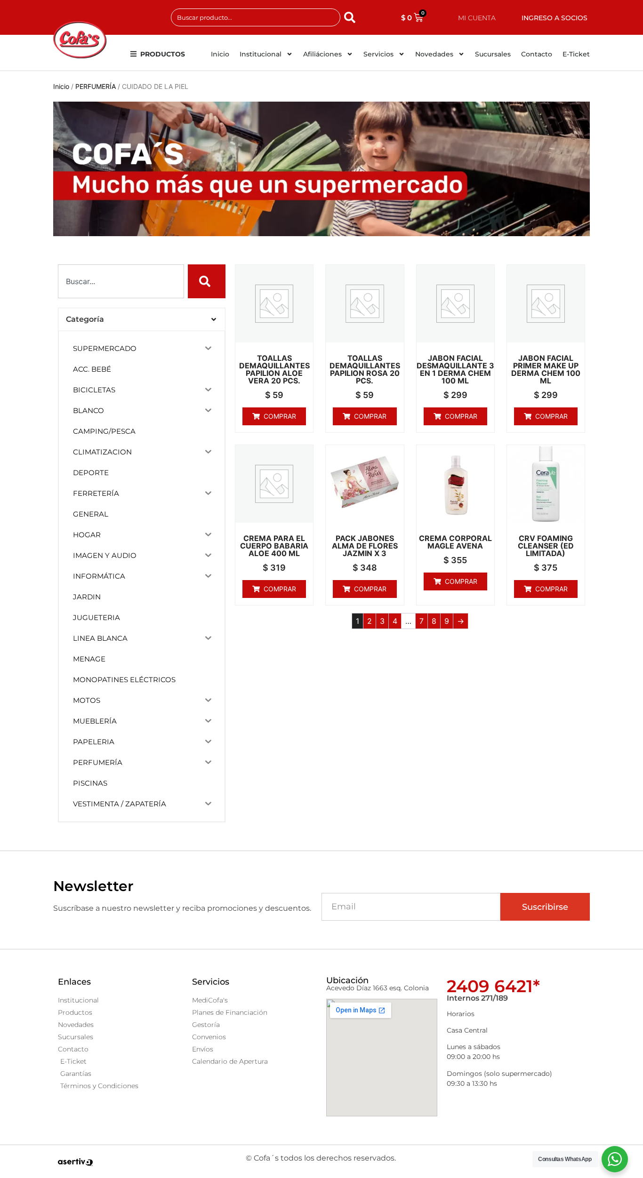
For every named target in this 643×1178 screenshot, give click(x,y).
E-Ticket (576, 54)
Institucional (260, 54)
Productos (162, 54)
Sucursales (493, 54)
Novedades (434, 54)
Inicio (220, 54)
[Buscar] (351, 17)
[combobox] (255, 17)
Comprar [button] (280, 416)
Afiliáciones (322, 54)
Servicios (378, 54)
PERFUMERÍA (95, 86)
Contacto (536, 54)
